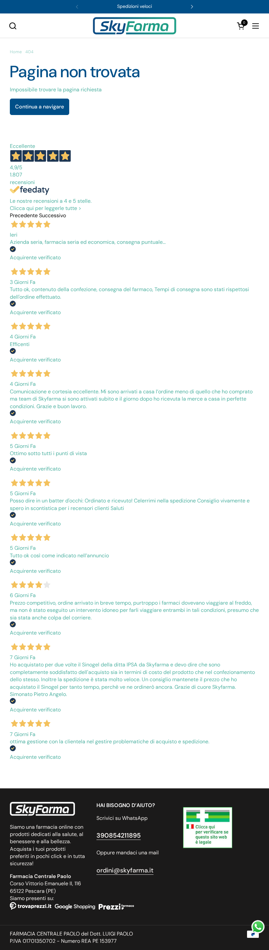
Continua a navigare (39, 106)
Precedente (24, 215)
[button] (13, 26)
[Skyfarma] (134, 26)
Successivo (52, 215)
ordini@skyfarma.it (125, 870)
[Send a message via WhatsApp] (258, 927)
